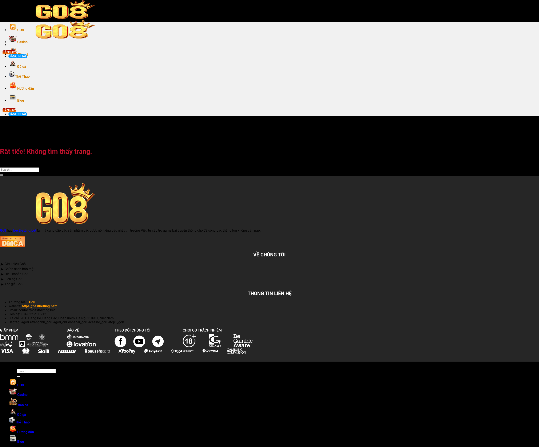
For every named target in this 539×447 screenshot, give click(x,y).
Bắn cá (23, 405)
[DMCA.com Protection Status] (12, 246)
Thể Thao (22, 76)
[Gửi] (1, 175)
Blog (20, 100)
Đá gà (21, 67)
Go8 (3, 230)
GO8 (20, 30)
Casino (22, 42)
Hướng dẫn (25, 88)
